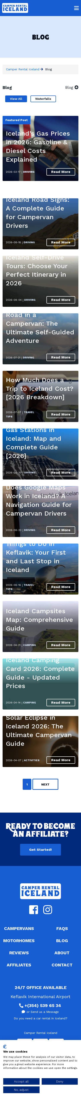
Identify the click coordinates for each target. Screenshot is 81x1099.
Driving (29, 171)
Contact (62, 965)
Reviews (19, 952)
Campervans (19, 928)
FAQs (62, 928)
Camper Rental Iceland (22, 69)
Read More (60, 172)
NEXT (45, 784)
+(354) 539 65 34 (42, 1005)
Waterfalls (43, 98)
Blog (62, 940)
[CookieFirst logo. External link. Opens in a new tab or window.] (4, 1047)
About (62, 952)
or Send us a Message (43, 1012)
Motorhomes (19, 940)
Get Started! (40, 850)
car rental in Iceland (50, 1018)
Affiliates (19, 965)
